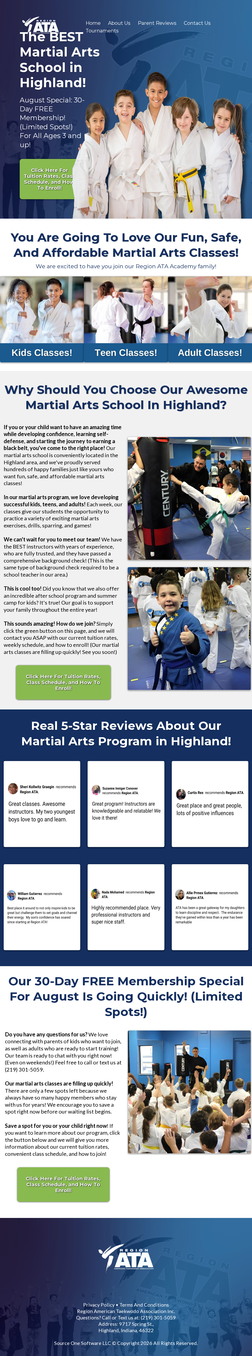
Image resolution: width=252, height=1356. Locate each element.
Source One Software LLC (157, 1197)
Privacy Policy (162, 1159)
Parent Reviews (157, 23)
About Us (119, 23)
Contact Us (197, 23)
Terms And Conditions (207, 1159)
